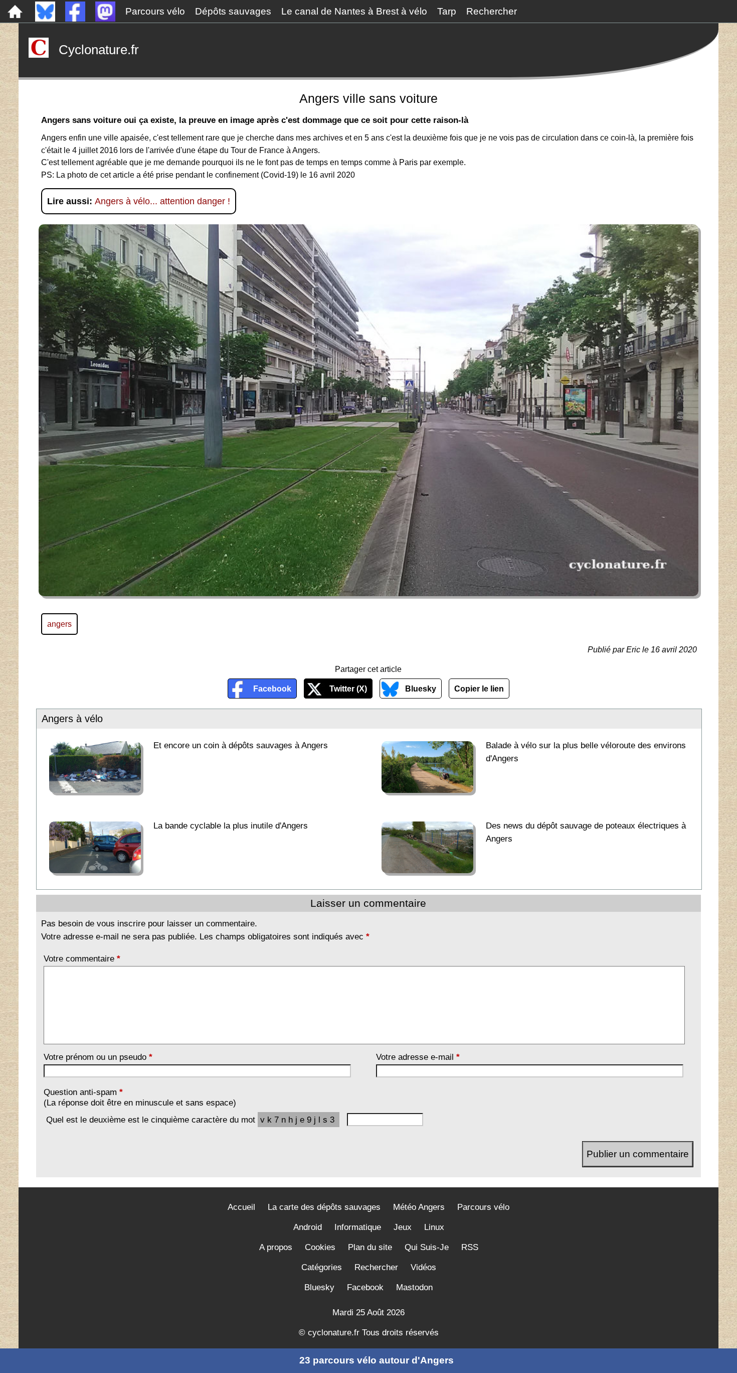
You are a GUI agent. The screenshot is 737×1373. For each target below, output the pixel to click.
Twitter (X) (348, 688)
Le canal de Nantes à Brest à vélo (354, 11)
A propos (275, 1247)
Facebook (272, 688)
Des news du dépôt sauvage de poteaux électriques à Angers (586, 832)
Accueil (241, 1207)
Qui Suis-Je (427, 1247)
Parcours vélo (155, 11)
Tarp (446, 11)
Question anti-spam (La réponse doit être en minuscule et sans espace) (140, 1097)
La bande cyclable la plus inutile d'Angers (230, 825)
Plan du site (370, 1247)
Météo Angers (419, 1207)
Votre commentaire (82, 958)
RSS (469, 1247)
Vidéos (423, 1267)
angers (59, 623)
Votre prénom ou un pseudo (98, 1057)
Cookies (320, 1247)
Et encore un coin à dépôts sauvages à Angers (240, 745)
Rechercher (491, 11)
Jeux (403, 1227)
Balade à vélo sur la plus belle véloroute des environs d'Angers (586, 751)
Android (307, 1227)
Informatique (357, 1227)
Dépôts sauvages (233, 11)
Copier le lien (479, 688)
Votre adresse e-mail (418, 1057)
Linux (434, 1227)
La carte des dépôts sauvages (324, 1207)
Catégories (321, 1267)
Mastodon (414, 1287)
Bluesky (420, 688)
